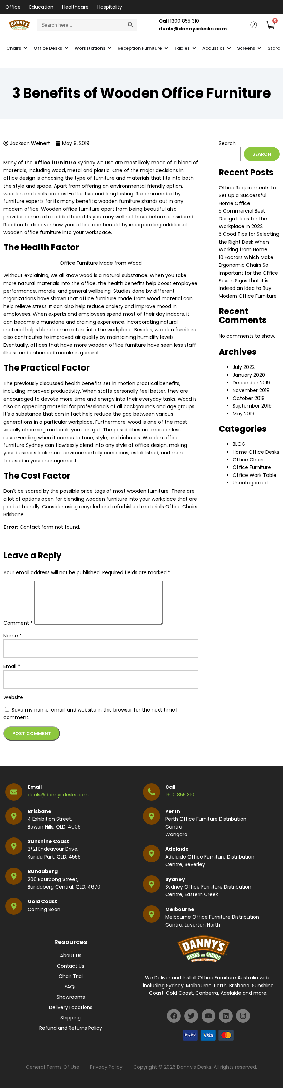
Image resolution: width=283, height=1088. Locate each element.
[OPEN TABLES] (194, 48)
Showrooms (71, 996)
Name (12, 635)
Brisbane (39, 811)
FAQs (71, 986)
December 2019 (251, 382)
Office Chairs (249, 459)
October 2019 (249, 398)
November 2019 (251, 390)
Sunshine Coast (48, 841)
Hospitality (109, 6)
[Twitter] (191, 1016)
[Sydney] (151, 884)
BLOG (239, 444)
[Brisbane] (13, 816)
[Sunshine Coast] (13, 846)
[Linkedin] (226, 1016)
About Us (70, 955)
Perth (172, 811)
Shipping (70, 1017)
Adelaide (177, 848)
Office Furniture (252, 467)
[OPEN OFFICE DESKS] (66, 48)
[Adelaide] (151, 853)
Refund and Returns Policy (70, 1028)
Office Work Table (254, 475)
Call (170, 787)
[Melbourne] (151, 914)
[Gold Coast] (13, 906)
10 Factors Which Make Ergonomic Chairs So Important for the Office (248, 265)
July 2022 (244, 367)
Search (227, 143)
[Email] (13, 792)
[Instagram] (243, 1016)
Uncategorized (250, 482)
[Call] (151, 792)
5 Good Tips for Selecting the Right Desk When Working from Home (249, 242)
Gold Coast (42, 901)
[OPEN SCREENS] (259, 48)
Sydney (175, 879)
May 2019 (243, 413)
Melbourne (179, 909)
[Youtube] (208, 1016)
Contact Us (70, 965)
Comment (18, 622)
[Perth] (151, 816)
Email (11, 666)
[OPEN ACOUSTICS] (229, 48)
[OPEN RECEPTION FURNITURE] (166, 48)
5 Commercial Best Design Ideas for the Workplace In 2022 (243, 218)
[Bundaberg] (13, 876)
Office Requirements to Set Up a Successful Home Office (247, 195)
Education (41, 6)
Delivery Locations (70, 1007)
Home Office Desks (256, 452)
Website (13, 697)
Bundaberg (43, 871)
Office (13, 6)
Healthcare (75, 6)
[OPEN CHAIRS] (25, 48)
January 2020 (249, 375)
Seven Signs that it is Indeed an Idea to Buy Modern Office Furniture (248, 288)
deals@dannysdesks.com (58, 794)
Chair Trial (71, 976)
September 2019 (252, 405)
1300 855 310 (179, 794)
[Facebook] (174, 1016)
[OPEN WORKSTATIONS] (109, 48)
